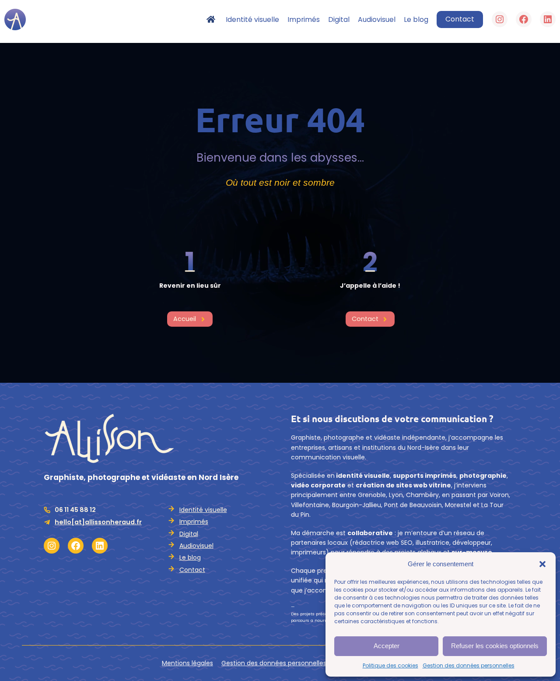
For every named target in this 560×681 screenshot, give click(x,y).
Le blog (190, 557)
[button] (542, 564)
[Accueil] (216, 19)
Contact (459, 19)
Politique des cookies (390, 665)
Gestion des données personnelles (468, 665)
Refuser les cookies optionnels (495, 645)
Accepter (386, 645)
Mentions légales (187, 663)
